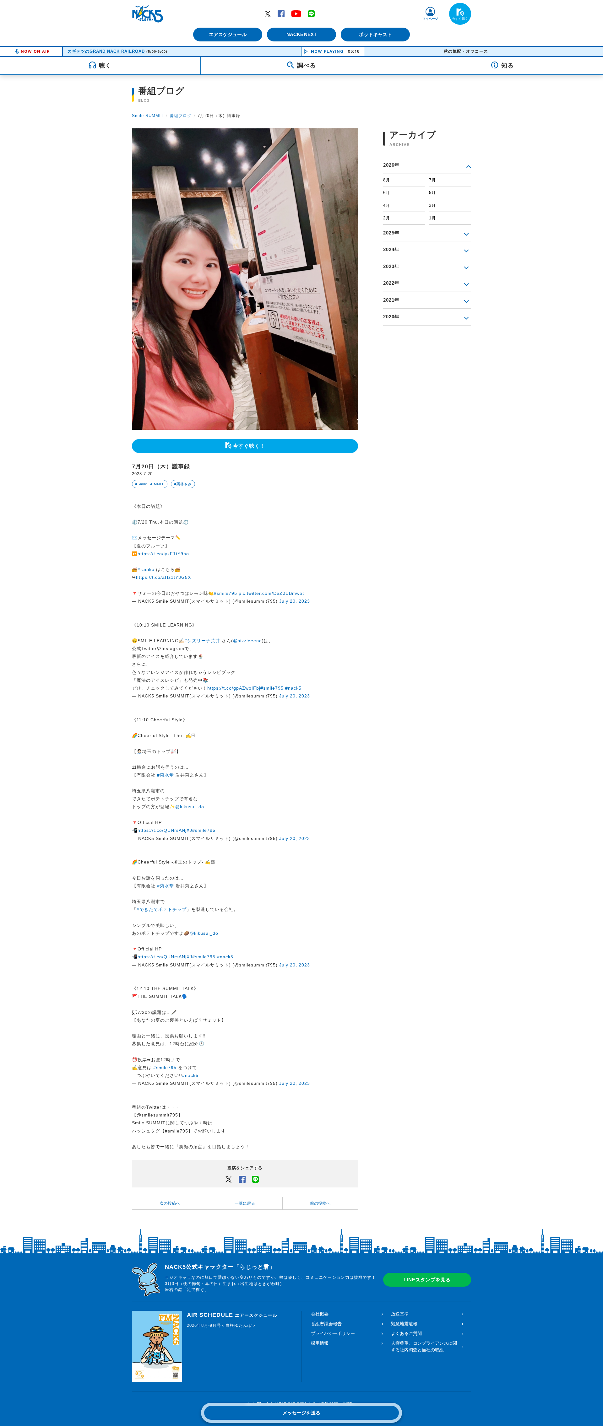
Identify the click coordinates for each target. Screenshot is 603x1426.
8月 (386, 180)
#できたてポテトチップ (162, 909)
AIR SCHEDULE (232, 1315)
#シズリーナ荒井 (202, 640)
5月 (432, 192)
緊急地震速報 (404, 1323)
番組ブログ (181, 115)
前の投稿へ (320, 1203)
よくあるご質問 (406, 1333)
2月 (386, 218)
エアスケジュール (228, 34)
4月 (386, 205)
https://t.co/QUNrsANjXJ (165, 830)
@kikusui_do (189, 806)
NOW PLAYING (327, 51)
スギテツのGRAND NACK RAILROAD (106, 51)
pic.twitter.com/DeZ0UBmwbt (271, 593)
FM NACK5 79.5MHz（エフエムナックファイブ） (147, 14)
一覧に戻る (245, 1203)
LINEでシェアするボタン (255, 1179)
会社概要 (320, 1313)
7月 (432, 180)
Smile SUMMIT (148, 115)
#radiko (146, 569)
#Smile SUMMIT (149, 484)
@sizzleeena (247, 640)
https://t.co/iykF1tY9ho (163, 553)
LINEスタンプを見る (427, 1279)
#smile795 (225, 593)
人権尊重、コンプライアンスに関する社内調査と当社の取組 (424, 1346)
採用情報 (320, 1343)
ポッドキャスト (375, 34)
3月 (432, 205)
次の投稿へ (170, 1203)
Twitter (267, 13)
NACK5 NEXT (301, 34)
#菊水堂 (165, 775)
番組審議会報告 (326, 1323)
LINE (311, 13)
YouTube (296, 13)
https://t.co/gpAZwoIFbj (233, 688)
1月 (432, 218)
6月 (386, 192)
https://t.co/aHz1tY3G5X (163, 577)
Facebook (281, 13)
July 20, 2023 (294, 601)
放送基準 (400, 1313)
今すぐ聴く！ (249, 446)
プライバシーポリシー (333, 1333)
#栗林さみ (183, 484)
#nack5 (293, 688)
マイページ (430, 18)
